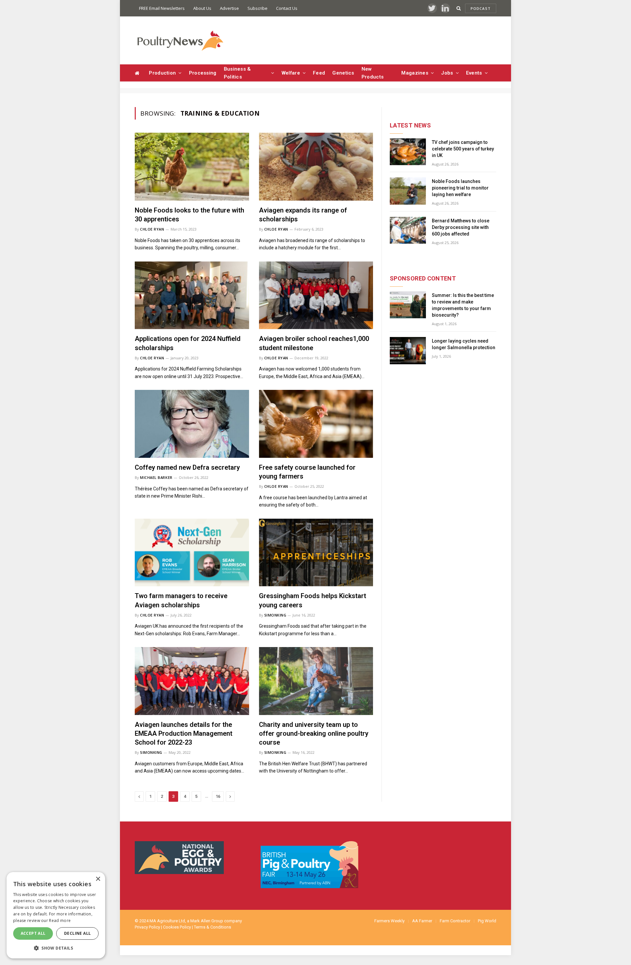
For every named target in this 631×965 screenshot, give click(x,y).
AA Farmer (422, 920)
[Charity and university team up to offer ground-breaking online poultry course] (316, 681)
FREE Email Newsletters (162, 8)
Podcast (481, 8)
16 (218, 796)
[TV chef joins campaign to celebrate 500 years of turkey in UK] (408, 152)
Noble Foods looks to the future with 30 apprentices (189, 214)
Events (474, 73)
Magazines (414, 73)
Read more (60, 920)
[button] (56, 948)
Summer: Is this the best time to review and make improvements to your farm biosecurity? (463, 305)
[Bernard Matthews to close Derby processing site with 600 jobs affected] (408, 230)
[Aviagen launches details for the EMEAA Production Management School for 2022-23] (192, 681)
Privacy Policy (147, 927)
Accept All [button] (33, 933)
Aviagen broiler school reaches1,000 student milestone (314, 343)
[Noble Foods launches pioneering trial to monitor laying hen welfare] (408, 191)
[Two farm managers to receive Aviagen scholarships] (192, 553)
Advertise (229, 8)
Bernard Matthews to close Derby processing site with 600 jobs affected (460, 227)
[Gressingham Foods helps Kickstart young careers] (316, 553)
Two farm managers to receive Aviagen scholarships (181, 600)
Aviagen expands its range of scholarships (303, 214)
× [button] (97, 879)
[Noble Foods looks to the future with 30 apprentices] (192, 167)
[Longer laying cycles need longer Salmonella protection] (408, 350)
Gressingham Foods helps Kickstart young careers (312, 600)
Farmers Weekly (389, 920)
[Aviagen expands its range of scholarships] (316, 167)
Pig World (487, 920)
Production (162, 73)
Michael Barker (156, 477)
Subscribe (257, 8)
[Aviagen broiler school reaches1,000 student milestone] (316, 295)
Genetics (343, 73)
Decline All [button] (77, 933)
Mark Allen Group (206, 920)
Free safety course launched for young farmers (307, 471)
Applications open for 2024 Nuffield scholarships (188, 343)
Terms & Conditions (212, 927)
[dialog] (56, 915)
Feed (319, 73)
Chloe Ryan (152, 229)
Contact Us (286, 8)
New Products (373, 73)
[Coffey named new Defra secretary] (192, 424)
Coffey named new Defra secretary (187, 467)
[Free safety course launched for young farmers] (316, 424)
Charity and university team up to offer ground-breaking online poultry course (313, 733)
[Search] (458, 8)
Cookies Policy (177, 927)
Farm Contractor (455, 920)
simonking (275, 615)
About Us (202, 8)
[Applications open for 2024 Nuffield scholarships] (192, 295)
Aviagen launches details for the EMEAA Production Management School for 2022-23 (183, 733)
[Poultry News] (180, 40)
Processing (203, 73)
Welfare (291, 73)
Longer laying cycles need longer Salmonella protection (463, 344)
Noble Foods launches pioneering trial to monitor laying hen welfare (460, 188)
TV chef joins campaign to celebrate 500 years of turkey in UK (463, 149)
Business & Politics (237, 73)
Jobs (447, 73)
